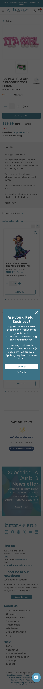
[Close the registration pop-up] (36, 312)
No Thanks (21, 372)
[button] (36, 677)
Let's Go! (21, 366)
